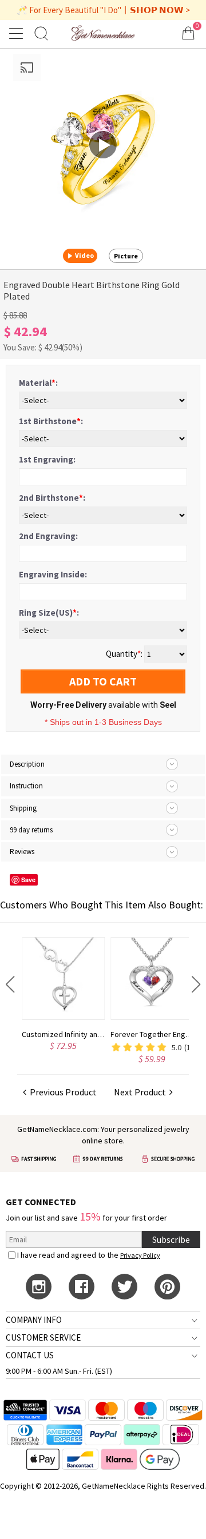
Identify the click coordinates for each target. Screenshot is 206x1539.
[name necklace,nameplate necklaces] (103, 33)
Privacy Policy (140, 1255)
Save (28, 879)
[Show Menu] (17, 33)
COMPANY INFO (34, 1319)
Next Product (141, 1092)
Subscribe (171, 1239)
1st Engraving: (47, 459)
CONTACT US (30, 1355)
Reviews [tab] (22, 851)
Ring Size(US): (49, 612)
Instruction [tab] (26, 786)
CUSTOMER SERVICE (43, 1337)
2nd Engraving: (48, 536)
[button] (10, 984)
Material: (38, 382)
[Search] (41, 33)
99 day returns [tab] (31, 830)
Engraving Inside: (53, 574)
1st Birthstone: (51, 421)
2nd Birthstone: (52, 497)
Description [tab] (27, 764)
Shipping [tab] (23, 808)
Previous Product (61, 1092)
